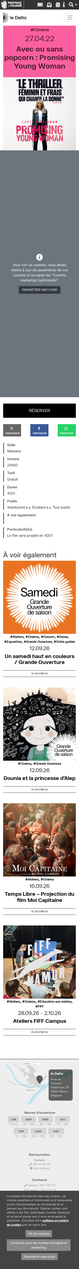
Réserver (39, 410)
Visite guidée (65, 641)
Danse (63, 637)
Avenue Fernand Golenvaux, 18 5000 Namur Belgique (60, 1087)
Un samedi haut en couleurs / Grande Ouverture (39, 659)
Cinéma (41, 29)
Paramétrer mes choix (39, 289)
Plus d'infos (39, 673)
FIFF (41, 1006)
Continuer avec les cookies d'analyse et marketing (38, 1245)
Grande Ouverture (39, 641)
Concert (49, 637)
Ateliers (18, 637)
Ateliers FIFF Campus (39, 1021)
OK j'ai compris (39, 1233)
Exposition (14, 641)
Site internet (40, 1168)
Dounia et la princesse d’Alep (39, 778)
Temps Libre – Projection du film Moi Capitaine (39, 897)
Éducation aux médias (55, 1001)
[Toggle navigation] (70, 17)
